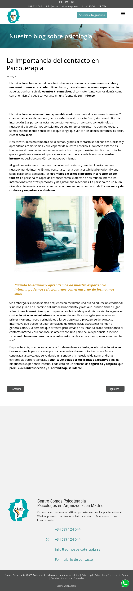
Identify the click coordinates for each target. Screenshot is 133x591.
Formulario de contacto (74, 559)
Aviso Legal (87, 575)
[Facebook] (60, 2)
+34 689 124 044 (67, 529)
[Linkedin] (66, 2)
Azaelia (72, 585)
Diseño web (62, 585)
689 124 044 (35, 6)
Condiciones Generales (72, 578)
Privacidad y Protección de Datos (111, 575)
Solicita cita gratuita (92, 15)
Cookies (55, 578)
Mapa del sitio (72, 575)
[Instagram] (72, 2)
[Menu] (123, 13)
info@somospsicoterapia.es (62, 6)
